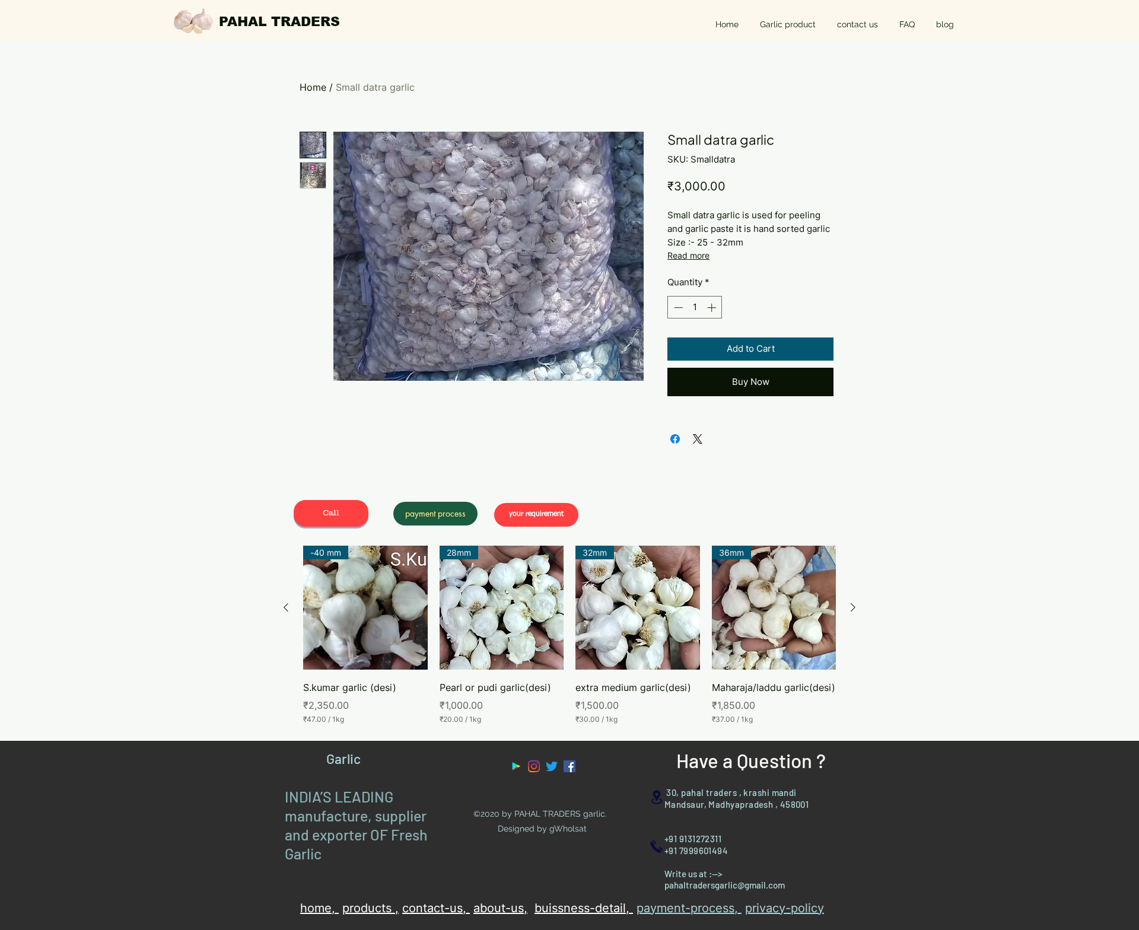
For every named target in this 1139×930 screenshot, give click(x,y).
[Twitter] (552, 766)
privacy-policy (784, 908)
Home (313, 87)
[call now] (656, 846)
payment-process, (689, 908)
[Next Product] (853, 607)
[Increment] (713, 308)
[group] (569, 635)
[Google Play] (516, 766)
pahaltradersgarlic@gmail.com (724, 885)
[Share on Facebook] (675, 439)
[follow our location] (656, 797)
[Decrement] (677, 308)
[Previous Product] (286, 607)
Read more (688, 255)
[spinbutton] (695, 308)
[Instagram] (534, 766)
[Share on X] (698, 439)
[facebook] (569, 766)
